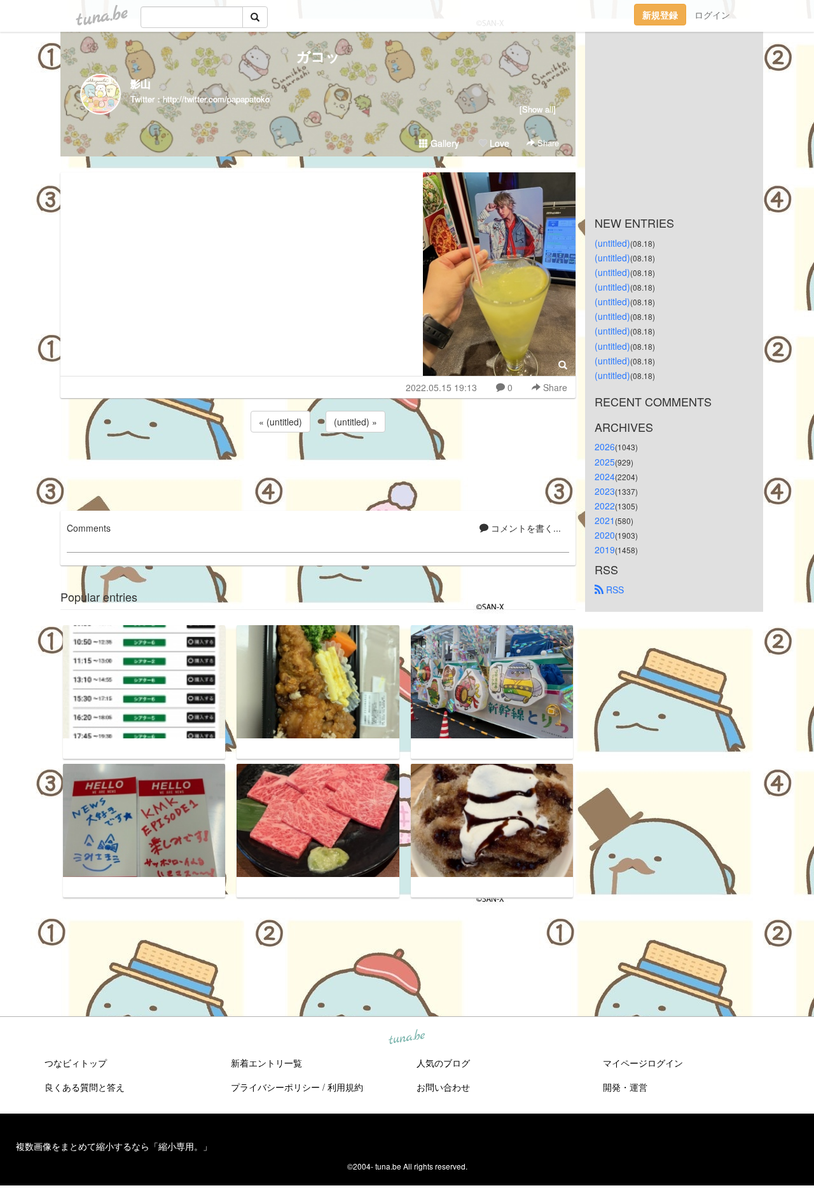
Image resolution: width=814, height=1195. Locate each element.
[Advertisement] (318, 469)
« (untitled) (280, 421)
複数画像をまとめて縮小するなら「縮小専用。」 (114, 1146)
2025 (605, 461)
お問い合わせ (443, 1087)
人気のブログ (443, 1062)
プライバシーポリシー (275, 1087)
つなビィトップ (76, 1062)
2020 (605, 534)
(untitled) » (355, 421)
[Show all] (538, 109)
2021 (605, 520)
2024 (605, 476)
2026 (605, 446)
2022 (605, 505)
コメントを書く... (524, 528)
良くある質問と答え (85, 1087)
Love (498, 143)
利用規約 (345, 1087)
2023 (605, 491)
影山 (140, 83)
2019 (605, 549)
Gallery (443, 143)
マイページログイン (643, 1062)
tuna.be (406, 1037)
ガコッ (318, 56)
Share (547, 143)
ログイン (712, 14)
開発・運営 (625, 1087)
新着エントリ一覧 (266, 1062)
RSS (614, 589)
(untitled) (612, 243)
